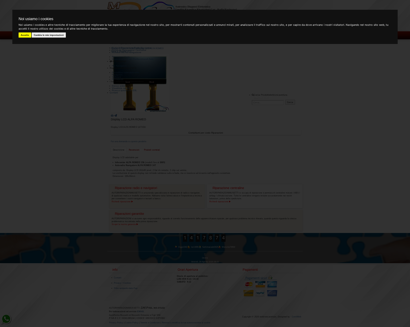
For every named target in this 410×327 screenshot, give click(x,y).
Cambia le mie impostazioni (49, 35)
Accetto (25, 35)
